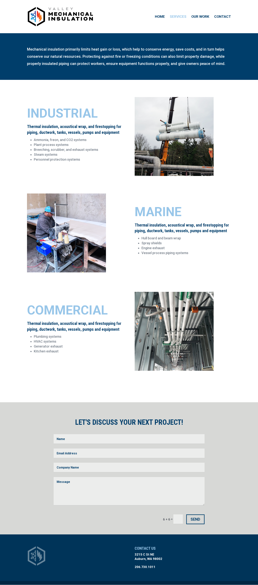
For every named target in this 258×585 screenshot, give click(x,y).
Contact (222, 17)
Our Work (200, 17)
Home (160, 17)
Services (178, 17)
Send (195, 519)
